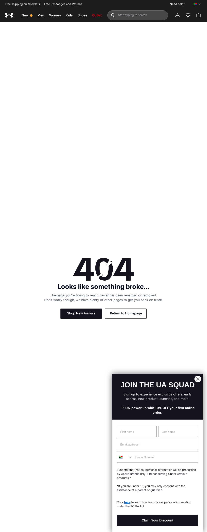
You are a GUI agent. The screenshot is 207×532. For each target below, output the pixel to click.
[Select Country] (197, 4)
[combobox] (125, 457)
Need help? (177, 4)
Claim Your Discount (157, 520)
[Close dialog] (197, 378)
